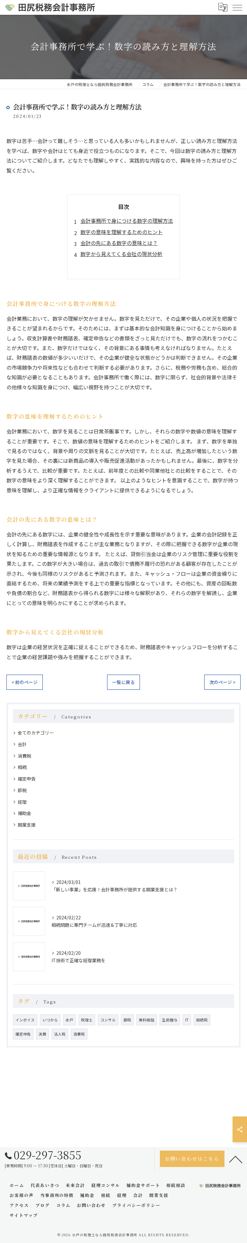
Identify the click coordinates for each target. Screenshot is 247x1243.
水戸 (69, 1019)
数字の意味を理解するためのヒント (121, 232)
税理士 (87, 1019)
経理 (22, 802)
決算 (42, 1034)
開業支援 (27, 824)
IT (186, 1019)
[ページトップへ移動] (235, 1159)
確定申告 (27, 778)
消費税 (24, 756)
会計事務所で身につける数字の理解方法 (126, 220)
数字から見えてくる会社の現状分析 (121, 254)
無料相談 (146, 1019)
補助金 (24, 813)
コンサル (108, 1019)
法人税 (60, 1034)
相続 (22, 767)
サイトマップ (24, 1215)
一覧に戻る (123, 682)
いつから (50, 1019)
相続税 (202, 1019)
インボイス (25, 1019)
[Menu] (237, 7)
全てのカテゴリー (36, 732)
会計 (22, 744)
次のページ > (222, 682)
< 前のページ (25, 682)
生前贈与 (170, 1019)
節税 (22, 790)
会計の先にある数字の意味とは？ (119, 243)
